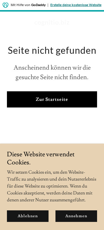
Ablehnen (28, 216)
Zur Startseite (52, 99)
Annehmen (76, 216)
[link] (52, 23)
